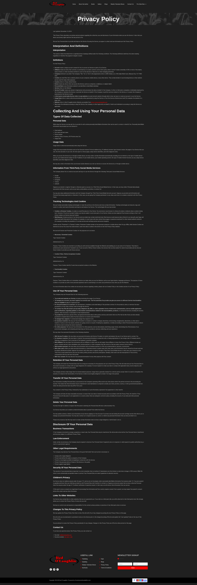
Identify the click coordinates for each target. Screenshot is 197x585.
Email (134, 561)
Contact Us (130, 4)
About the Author (83, 4)
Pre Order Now (141, 4)
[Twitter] (54, 569)
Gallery (99, 4)
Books (93, 4)
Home (74, 4)
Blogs (106, 4)
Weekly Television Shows (117, 4)
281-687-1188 (68, 537)
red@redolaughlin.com (66, 535)
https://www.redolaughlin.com (99, 102)
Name (119, 561)
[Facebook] (51, 569)
